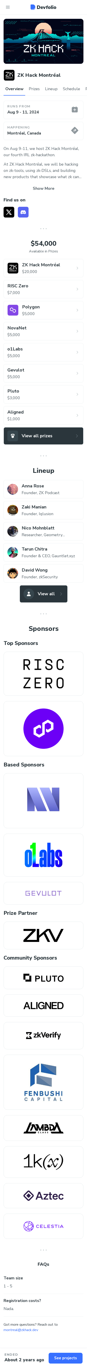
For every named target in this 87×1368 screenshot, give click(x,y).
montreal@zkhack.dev (21, 1329)
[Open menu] (7, 7)
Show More (43, 188)
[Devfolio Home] (43, 7)
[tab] (14, 89)
